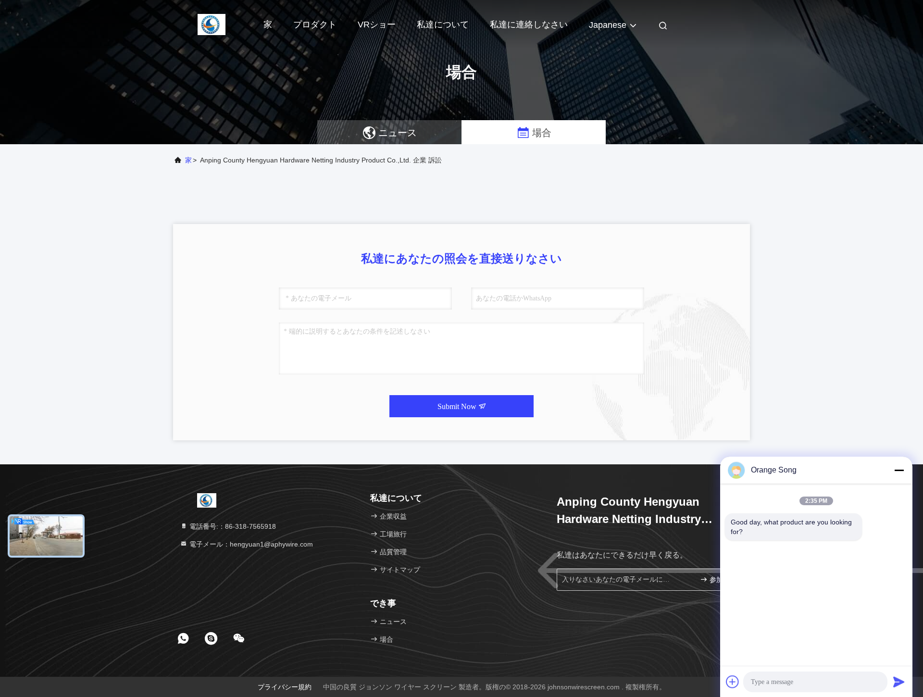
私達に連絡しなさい (529, 24)
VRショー (377, 24)
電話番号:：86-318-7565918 (231, 526)
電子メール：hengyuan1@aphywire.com (250, 544)
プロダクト (315, 24)
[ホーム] (211, 24)
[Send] (899, 681)
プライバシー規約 (285, 687)
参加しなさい (723, 580)
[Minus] (899, 470)
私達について (443, 24)
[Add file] (732, 681)
